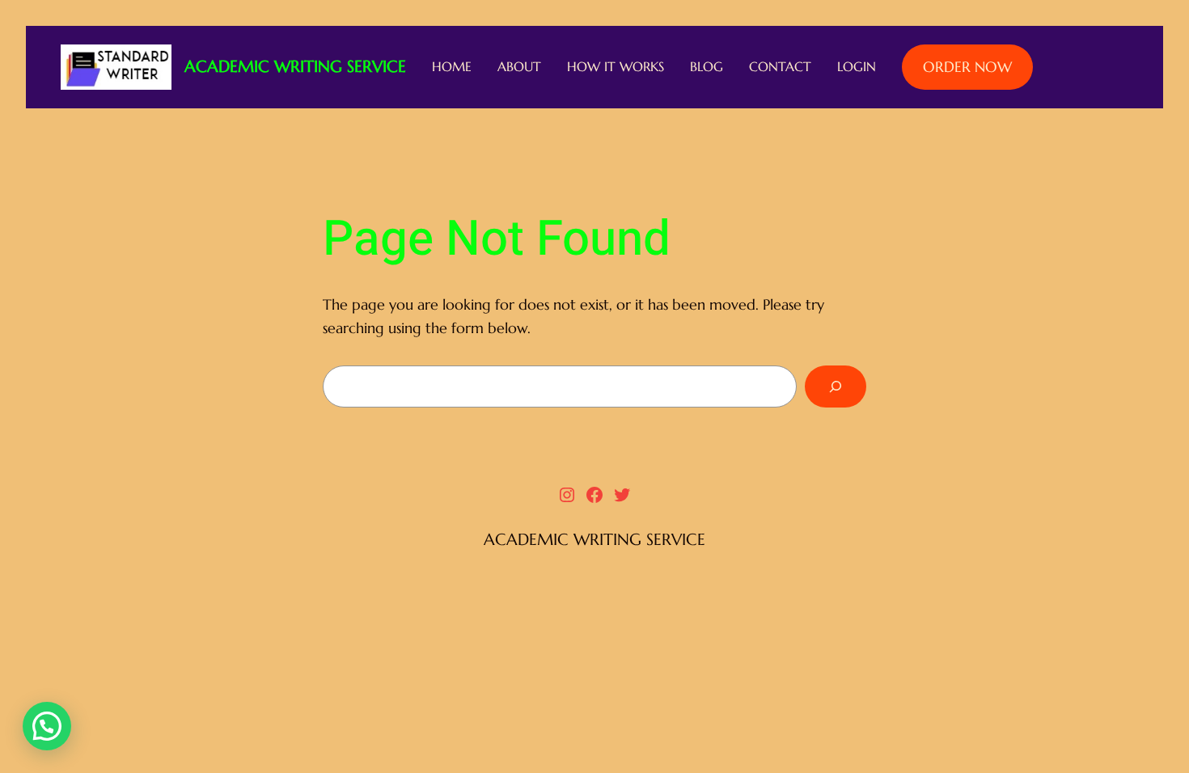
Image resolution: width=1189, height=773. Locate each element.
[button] (47, 726)
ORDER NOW (967, 66)
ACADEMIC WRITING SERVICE (295, 67)
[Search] (835, 386)
